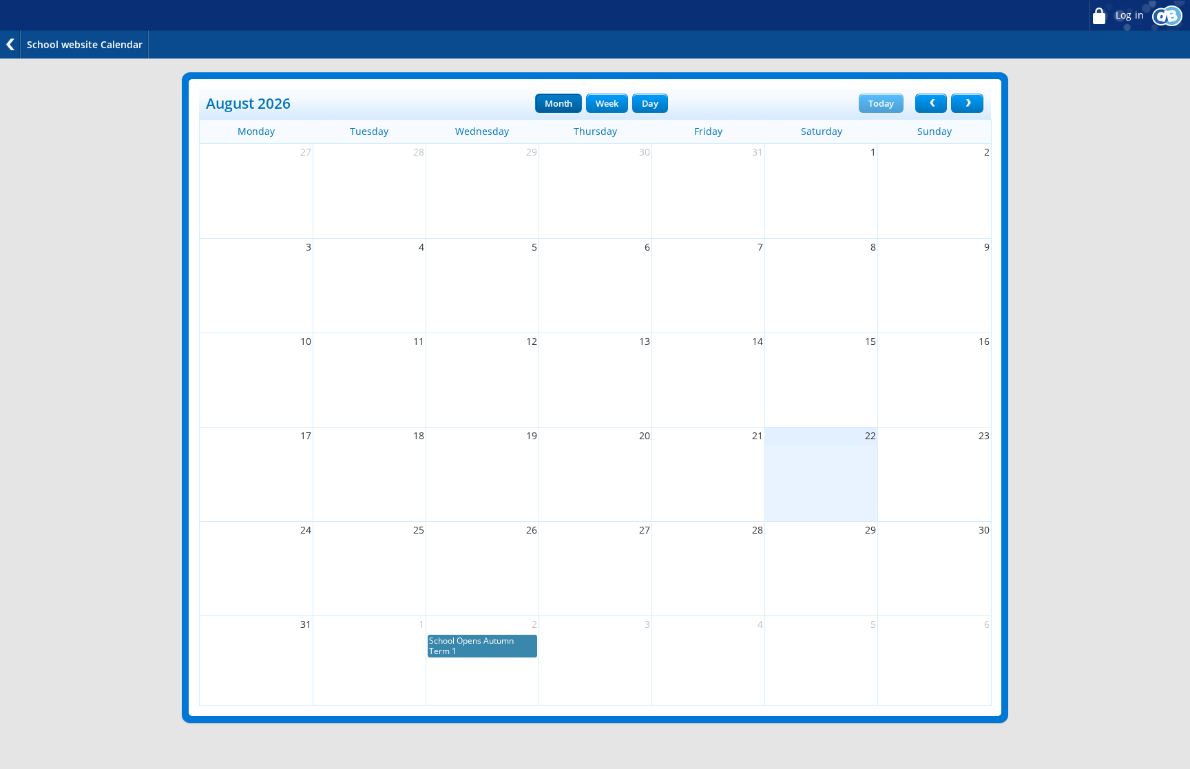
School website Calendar (85, 44)
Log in (1128, 15)
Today (881, 103)
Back (10, 44)
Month (558, 103)
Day (650, 103)
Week (607, 103)
